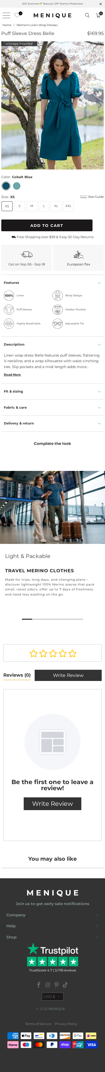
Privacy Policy (66, 1024)
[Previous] (5, 105)
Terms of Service (38, 1024)
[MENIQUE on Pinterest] (57, 985)
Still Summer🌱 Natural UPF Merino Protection (52, 3)
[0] (15, 15)
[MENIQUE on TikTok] (65, 985)
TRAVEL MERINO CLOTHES (52, 539)
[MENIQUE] (52, 15)
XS (7, 206)
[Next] (100, 105)
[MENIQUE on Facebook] (39, 985)
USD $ (49, 996)
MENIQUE (56, 1009)
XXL (68, 206)
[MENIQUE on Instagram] (48, 985)
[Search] (87, 15)
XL (56, 206)
